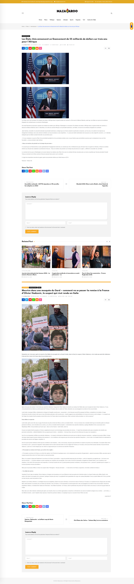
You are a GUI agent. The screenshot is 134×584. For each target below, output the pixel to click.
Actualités (24, 270)
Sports (71, 19)
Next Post (103, 182)
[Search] (111, 13)
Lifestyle (65, 19)
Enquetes (78, 19)
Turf (84, 19)
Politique (52, 19)
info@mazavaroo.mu (60, 1)
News (45, 19)
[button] (107, 241)
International (33, 26)
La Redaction (26, 44)
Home (40, 19)
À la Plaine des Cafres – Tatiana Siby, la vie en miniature (91, 520)
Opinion (59, 19)
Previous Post (30, 182)
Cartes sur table (91, 19)
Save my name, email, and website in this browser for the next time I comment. (46, 227)
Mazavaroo (77, 581)
